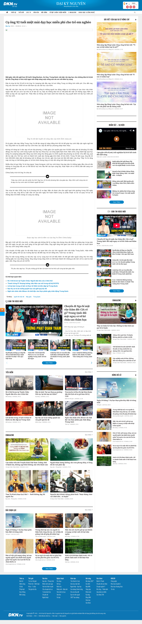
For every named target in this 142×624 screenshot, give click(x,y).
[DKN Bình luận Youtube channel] (130, 7)
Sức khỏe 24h (100, 594)
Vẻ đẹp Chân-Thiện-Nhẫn (58, 12)
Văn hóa (36, 12)
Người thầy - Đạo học (75, 586)
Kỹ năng (37, 396)
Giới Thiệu (14, 6)
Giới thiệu (29, 616)
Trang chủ (7, 12)
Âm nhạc (59, 581)
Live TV (28, 12)
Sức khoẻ (88, 603)
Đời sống (44, 12)
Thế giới (21, 12)
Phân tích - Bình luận (34, 584)
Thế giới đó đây (32, 589)
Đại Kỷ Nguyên (65, 613)
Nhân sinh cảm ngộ (47, 584)
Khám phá (88, 592)
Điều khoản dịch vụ (44, 616)
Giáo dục (73, 578)
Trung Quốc (36, 296)
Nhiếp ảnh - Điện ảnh (62, 589)
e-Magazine (72, 12)
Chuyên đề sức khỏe (102, 584)
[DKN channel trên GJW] (133, 3)
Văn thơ (59, 594)
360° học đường (74, 597)
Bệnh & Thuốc (100, 581)
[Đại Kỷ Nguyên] (10, 3)
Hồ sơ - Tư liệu (32, 586)
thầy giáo (28, 296)
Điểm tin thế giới (69, 398)
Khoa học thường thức (117, 586)
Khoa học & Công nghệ (86, 12)
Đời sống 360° (90, 581)
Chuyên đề (45, 594)
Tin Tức (66, 322)
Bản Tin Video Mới (118, 211)
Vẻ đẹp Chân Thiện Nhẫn (12, 467)
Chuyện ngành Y (101, 586)
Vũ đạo (58, 597)
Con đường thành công (76, 589)
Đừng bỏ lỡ (116, 374)
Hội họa (59, 584)
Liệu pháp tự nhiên (101, 592)
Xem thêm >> (89, 372)
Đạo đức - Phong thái (55, 467)
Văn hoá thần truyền (40, 536)
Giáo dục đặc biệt (75, 584)
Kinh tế (21, 581)
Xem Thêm (49, 363)
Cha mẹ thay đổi (74, 592)
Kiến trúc (59, 586)
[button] (91, 363)
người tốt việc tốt (19, 296)
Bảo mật (54, 616)
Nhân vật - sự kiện (101, 157)
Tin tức (113, 589)
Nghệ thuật (45, 597)
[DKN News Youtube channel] (127, 7)
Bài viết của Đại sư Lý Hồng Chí (116, 19)
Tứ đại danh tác (46, 592)
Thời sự (13, 12)
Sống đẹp (88, 589)
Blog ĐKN (88, 597)
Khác (114, 353)
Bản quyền (63, 616)
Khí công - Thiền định (102, 589)
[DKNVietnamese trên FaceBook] (126, 3)
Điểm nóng (38, 422)
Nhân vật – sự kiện (116, 124)
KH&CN (113, 578)
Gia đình (88, 584)
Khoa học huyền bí (115, 584)
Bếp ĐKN (88, 586)
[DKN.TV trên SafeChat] (124, 3)
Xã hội (21, 586)
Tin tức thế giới (32, 581)
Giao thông (22, 592)
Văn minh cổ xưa (61, 592)
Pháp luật (22, 589)
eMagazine (116, 300)
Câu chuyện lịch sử (11, 564)
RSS (35, 616)
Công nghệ (114, 581)
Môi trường (8, 396)
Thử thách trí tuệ (75, 581)
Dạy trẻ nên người (75, 594)
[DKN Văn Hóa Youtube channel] (134, 7)
